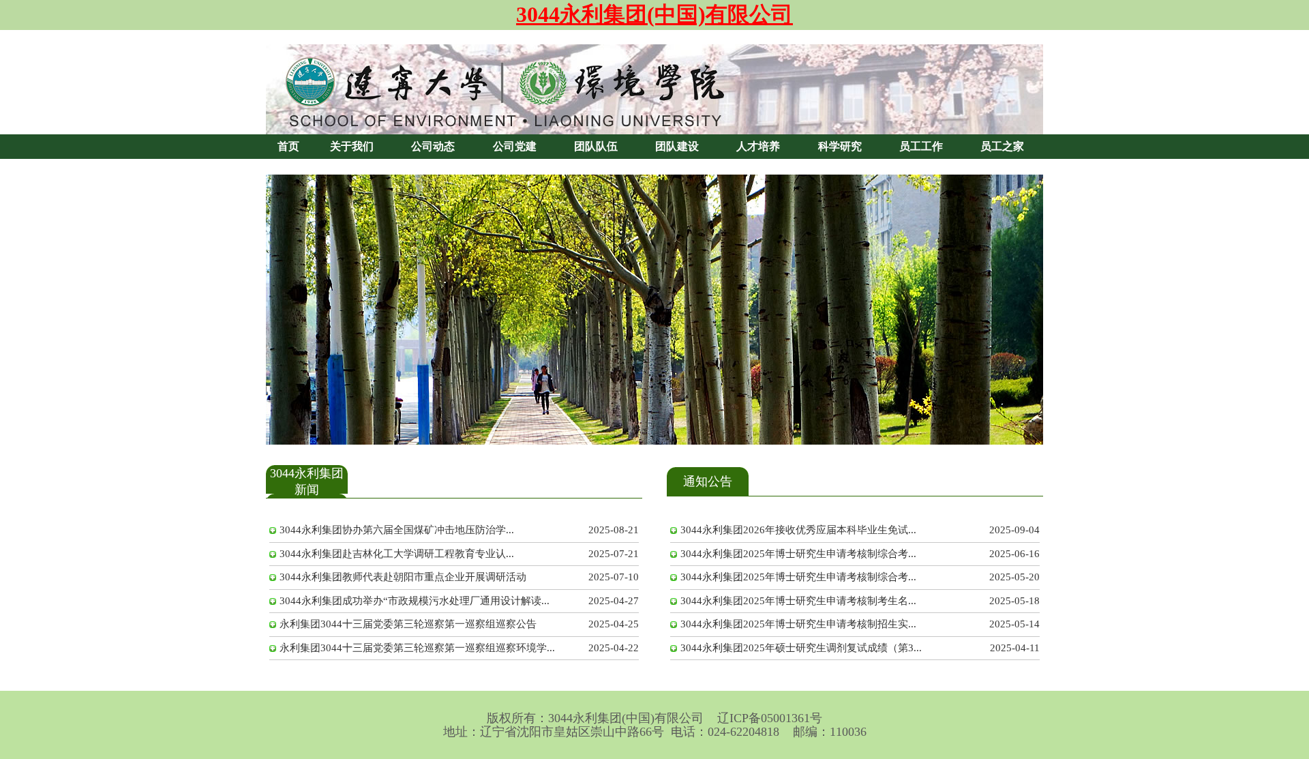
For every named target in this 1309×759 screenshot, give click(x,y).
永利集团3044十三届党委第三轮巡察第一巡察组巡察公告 (408, 624)
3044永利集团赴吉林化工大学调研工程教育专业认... (397, 553)
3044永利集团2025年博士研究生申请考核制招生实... (798, 624)
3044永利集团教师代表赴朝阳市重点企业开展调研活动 (403, 576)
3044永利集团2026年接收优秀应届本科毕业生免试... (798, 529)
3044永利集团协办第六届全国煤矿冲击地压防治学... (397, 529)
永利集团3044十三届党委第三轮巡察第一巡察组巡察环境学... (417, 647)
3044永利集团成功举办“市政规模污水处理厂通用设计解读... (415, 600)
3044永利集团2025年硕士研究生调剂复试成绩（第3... (801, 647)
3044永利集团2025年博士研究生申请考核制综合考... (798, 553)
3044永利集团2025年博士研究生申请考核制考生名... (798, 600)
